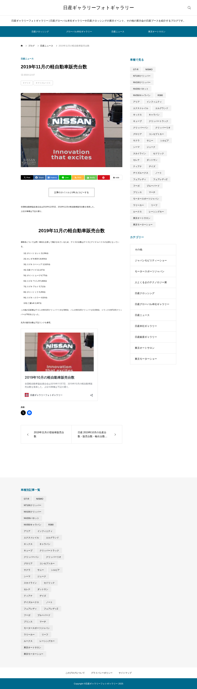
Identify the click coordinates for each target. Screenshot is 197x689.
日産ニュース (117, 31)
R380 (160, 95)
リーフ (154, 205)
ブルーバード (153, 186)
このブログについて (75, 673)
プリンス (137, 192)
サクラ (136, 140)
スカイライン (139, 153)
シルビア (164, 140)
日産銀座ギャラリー (146, 337)
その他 (138, 249)
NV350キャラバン (142, 95)
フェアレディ (139, 179)
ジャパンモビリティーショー (151, 260)
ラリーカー (138, 205)
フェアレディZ (160, 179)
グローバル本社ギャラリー (79, 31)
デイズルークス (44, 83)
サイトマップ (125, 673)
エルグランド (161, 108)
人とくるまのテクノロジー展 (151, 282)
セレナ (136, 160)
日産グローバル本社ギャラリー (152, 304)
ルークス (137, 211)
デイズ (27, 83)
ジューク (151, 147)
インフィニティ (154, 101)
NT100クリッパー (142, 76)
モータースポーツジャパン (146, 198)
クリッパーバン (140, 127)
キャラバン (154, 114)
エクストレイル (140, 108)
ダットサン (152, 160)
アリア (136, 101)
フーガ (136, 186)
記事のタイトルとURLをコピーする (71, 192)
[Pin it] (104, 177)
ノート (158, 173)
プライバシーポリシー (102, 673)
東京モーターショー (143, 224)
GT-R (135, 69)
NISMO (149, 69)
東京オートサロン (156, 31)
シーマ (136, 147)
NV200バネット (140, 89)
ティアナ (137, 166)
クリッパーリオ (162, 127)
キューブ (137, 121)
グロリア (137, 134)
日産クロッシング (40, 31)
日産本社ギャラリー (146, 326)
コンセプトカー (156, 134)
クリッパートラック (158, 121)
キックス (137, 114)
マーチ (152, 192)
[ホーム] (22, 46)
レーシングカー (156, 211)
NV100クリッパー (142, 82)
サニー (150, 140)
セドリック (158, 153)
